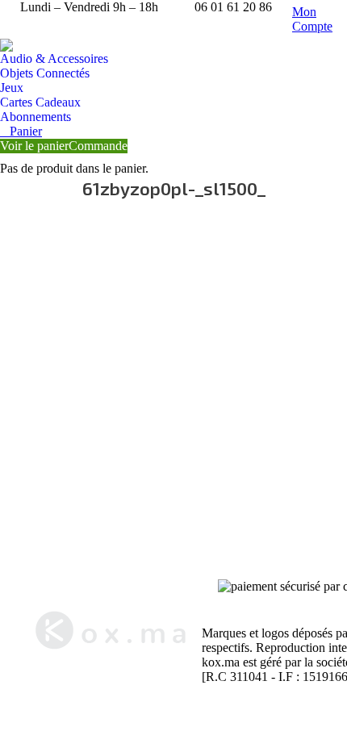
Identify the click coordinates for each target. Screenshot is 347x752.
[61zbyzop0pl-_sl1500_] (173, 378)
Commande (98, 145)
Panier (26, 131)
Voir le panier (34, 145)
